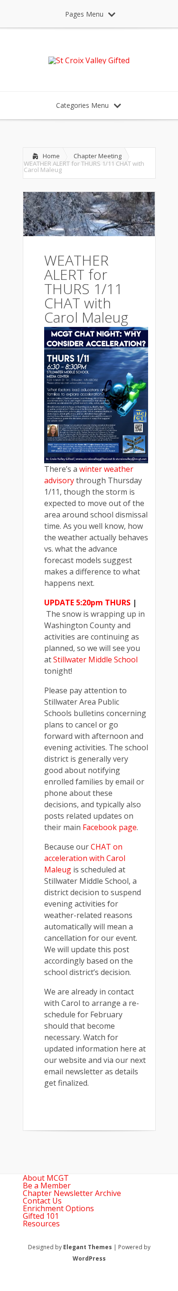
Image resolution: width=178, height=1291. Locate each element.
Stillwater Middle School (95, 659)
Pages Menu (84, 14)
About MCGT (46, 1178)
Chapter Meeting (98, 156)
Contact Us (42, 1200)
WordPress (89, 1258)
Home (51, 156)
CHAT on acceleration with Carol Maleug (84, 858)
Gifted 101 (41, 1216)
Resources (41, 1223)
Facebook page (110, 827)
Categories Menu (82, 105)
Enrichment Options (58, 1208)
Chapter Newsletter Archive (72, 1193)
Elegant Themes (87, 1247)
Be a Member (47, 1185)
